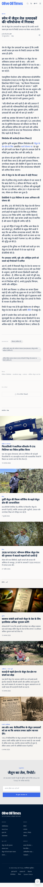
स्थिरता (25, 836)
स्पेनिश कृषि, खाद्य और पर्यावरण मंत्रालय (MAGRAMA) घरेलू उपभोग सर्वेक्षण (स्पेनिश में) (20, 349)
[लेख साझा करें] (39, 35)
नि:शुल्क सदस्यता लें (21, 795)
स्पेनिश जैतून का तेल (34, 374)
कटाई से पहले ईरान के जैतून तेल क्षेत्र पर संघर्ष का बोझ (19, 674)
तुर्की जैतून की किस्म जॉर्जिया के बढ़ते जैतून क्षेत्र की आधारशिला (20, 501)
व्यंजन (3, 855)
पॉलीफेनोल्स (5, 826)
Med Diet (5, 829)
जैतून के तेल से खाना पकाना (9, 852)
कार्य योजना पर (26, 146)
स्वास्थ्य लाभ (5, 849)
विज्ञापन (30, 872)
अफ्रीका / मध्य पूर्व (7, 669)
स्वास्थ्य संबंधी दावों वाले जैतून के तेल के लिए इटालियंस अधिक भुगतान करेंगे (21, 621)
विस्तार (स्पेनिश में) (16, 341)
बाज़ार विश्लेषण (27, 845)
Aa (12, 36)
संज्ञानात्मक (4, 836)
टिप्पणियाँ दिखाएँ (22, 394)
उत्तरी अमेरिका (6, 724)
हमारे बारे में (14, 872)
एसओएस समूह (17, 374)
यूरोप (3, 616)
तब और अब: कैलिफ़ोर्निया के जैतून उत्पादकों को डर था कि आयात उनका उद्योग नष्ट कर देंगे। (21, 730)
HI (36, 3)
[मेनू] (40, 3)
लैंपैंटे (29, 310)
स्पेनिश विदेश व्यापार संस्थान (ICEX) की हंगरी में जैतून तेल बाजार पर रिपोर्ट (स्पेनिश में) (20, 359)
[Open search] (27, 3)
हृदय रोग (4, 833)
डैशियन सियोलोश (6, 374)
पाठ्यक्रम (25, 855)
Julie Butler (5, 34)
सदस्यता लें (22, 872)
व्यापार (4, 14)
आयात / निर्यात (27, 833)
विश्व (3, 496)
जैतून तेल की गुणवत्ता (7, 845)
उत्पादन (25, 374)
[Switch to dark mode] (31, 3)
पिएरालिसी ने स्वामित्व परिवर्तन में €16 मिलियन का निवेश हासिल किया (18, 448)
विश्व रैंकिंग (26, 849)
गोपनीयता (12, 874)
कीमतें (24, 826)
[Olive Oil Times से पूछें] (37, 881)
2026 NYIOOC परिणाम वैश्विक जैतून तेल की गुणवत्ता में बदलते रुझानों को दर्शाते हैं (20, 554)
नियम (19, 874)
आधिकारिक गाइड (27, 852)
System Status (28, 874)
